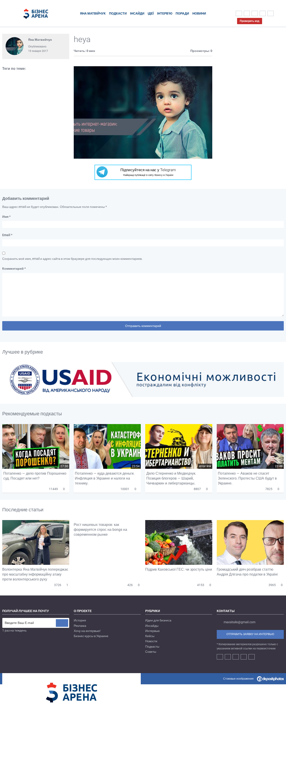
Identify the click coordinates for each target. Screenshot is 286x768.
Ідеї (151, 13)
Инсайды (151, 625)
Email (7, 235)
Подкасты (152, 646)
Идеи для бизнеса (158, 620)
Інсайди (137, 13)
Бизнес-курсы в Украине (91, 636)
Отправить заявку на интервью (250, 634)
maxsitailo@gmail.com (239, 622)
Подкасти (118, 13)
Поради (182, 13)
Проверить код (249, 21)
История (80, 620)
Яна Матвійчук (93, 13)
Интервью (152, 631)
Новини (199, 13)
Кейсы (149, 636)
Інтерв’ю (164, 13)
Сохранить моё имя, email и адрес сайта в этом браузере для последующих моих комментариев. (72, 258)
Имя (6, 216)
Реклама (80, 625)
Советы (150, 651)
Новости (151, 641)
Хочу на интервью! (87, 631)
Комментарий (14, 268)
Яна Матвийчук (40, 39)
